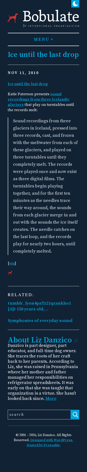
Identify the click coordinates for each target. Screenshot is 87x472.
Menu (42, 39)
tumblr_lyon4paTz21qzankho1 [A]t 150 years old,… (39, 306)
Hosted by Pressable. (44, 445)
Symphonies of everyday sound (40, 320)
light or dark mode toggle (75, 22)
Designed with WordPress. (51, 440)
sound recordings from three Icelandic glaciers (39, 99)
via (12, 263)
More (51, 398)
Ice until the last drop (28, 84)
